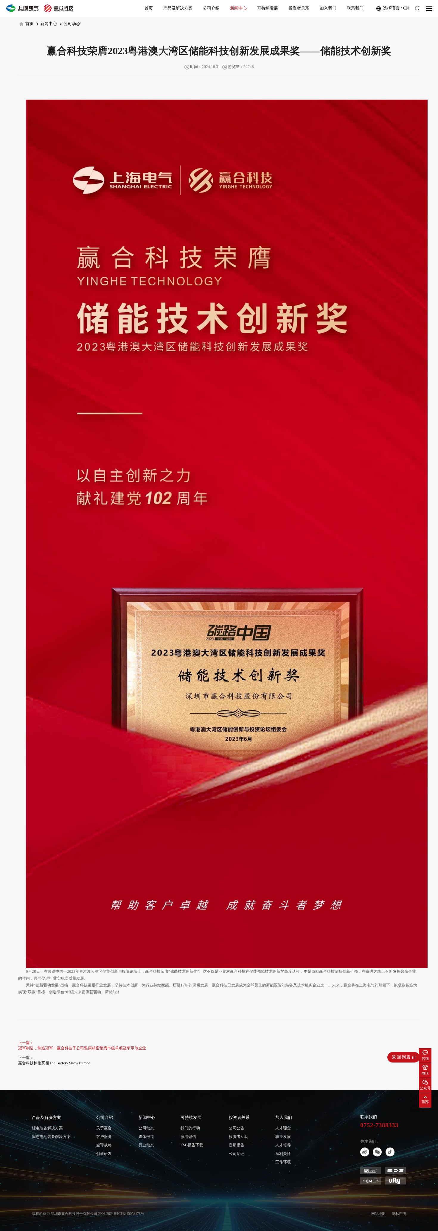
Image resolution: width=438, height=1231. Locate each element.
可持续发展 (267, 8)
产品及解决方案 (177, 8)
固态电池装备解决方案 (51, 1136)
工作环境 (283, 1162)
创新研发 (104, 1153)
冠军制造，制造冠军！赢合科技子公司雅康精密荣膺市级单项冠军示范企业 (82, 1048)
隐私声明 (399, 1213)
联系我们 (355, 8)
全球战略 (104, 1145)
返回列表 (402, 1057)
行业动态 (146, 1145)
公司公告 (236, 1128)
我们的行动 (190, 1128)
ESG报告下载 (192, 1145)
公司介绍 (211, 8)
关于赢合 (104, 1128)
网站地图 (378, 1213)
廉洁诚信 (188, 1136)
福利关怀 (283, 1153)
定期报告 (236, 1145)
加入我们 (328, 8)
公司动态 (71, 23)
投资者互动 (238, 1136)
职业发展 (283, 1136)
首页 (149, 8)
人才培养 (283, 1145)
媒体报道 (146, 1136)
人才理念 (283, 1128)
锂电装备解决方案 (47, 1128)
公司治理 (236, 1153)
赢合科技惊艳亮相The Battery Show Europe (54, 1063)
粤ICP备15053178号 (129, 1214)
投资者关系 (298, 8)
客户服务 (104, 1136)
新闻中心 (238, 8)
